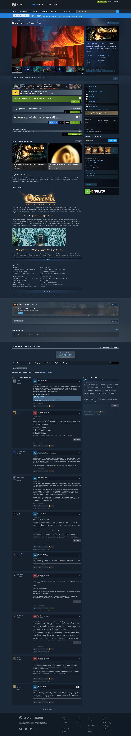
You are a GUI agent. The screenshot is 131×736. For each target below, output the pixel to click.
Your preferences (115, 347)
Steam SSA (64, 723)
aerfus (18, 412)
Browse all (77, 129)
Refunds (90, 731)
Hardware (78, 726)
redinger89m (20, 554)
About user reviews (104, 347)
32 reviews (19, 514)
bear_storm (20, 574)
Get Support (106, 726)
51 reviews (19, 480)
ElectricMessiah (21, 451)
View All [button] (79, 141)
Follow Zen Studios (26, 308)
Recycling (78, 728)
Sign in (15, 77)
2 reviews (19, 617)
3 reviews (19, 413)
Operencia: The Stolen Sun (31, 118)
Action (90, 160)
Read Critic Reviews (98, 192)
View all (116, 329)
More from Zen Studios (27, 304)
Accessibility (91, 723)
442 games (19, 687)
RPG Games (21, 20)
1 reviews (19, 555)
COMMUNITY (40, 5)
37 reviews (19, 383)
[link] (64, 122)
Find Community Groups (92, 178)
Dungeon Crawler (93, 71)
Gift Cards (63, 731)
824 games (19, 381)
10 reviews (19, 455)
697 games (19, 659)
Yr (17, 686)
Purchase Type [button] (27, 363)
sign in (109, 1)
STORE (32, 5)
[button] (15, 11)
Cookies (90, 728)
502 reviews (19, 576)
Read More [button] (77, 439)
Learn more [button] (112, 140)
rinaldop (19, 380)
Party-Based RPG (106, 71)
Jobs (77, 723)
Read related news (90, 173)
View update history (91, 171)
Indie (87, 71)
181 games (19, 479)
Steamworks (64, 726)
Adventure (95, 160)
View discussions (90, 175)
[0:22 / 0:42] (48, 46)
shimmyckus (20, 477)
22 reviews (19, 689)
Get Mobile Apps (107, 723)
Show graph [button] (113, 362)
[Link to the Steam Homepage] (18, 6)
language (115, 1)
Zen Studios (101, 60)
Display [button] (65, 363)
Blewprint (19, 513)
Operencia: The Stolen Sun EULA (94, 114)
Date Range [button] (48, 363)
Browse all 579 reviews (46, 709)
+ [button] (114, 71)
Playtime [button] (57, 363)
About (49, 5)
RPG (100, 71)
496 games (19, 453)
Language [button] (38, 363)
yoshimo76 (20, 615)
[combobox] (96, 11)
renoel (18, 657)
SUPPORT (56, 5)
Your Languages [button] (21, 368)
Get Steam (106, 720)
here (41, 334)
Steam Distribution (65, 728)
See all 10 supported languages (93, 131)
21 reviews (19, 660)
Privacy (90, 720)
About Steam (64, 720)
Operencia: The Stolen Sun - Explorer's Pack (51, 118)
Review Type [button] (16, 363)
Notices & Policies (92, 726)
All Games (14, 20)
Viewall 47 (114, 150)
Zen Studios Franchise (30, 20)
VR (112, 71)
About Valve (79, 720)
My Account (106, 728)
